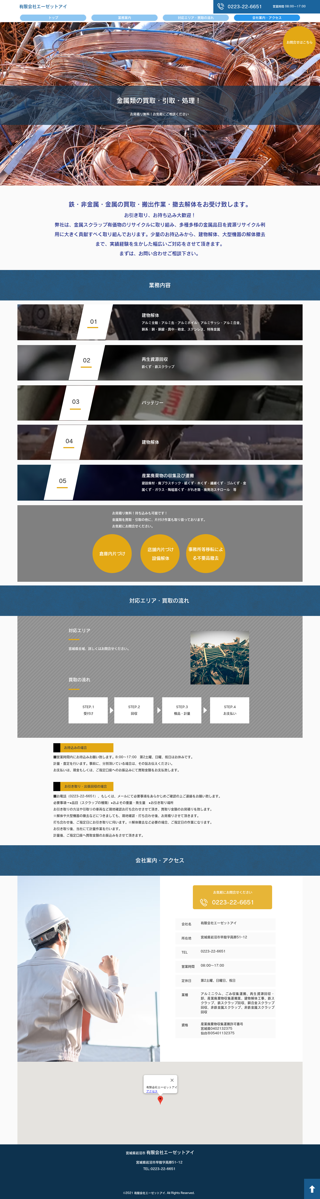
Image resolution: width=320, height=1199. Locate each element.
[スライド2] (156, 174)
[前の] (24, 104)
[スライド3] (160, 174)
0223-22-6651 (233, 902)
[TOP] (312, 1189)
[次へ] (295, 104)
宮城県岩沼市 (136, 1153)
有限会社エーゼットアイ (43, 6)
